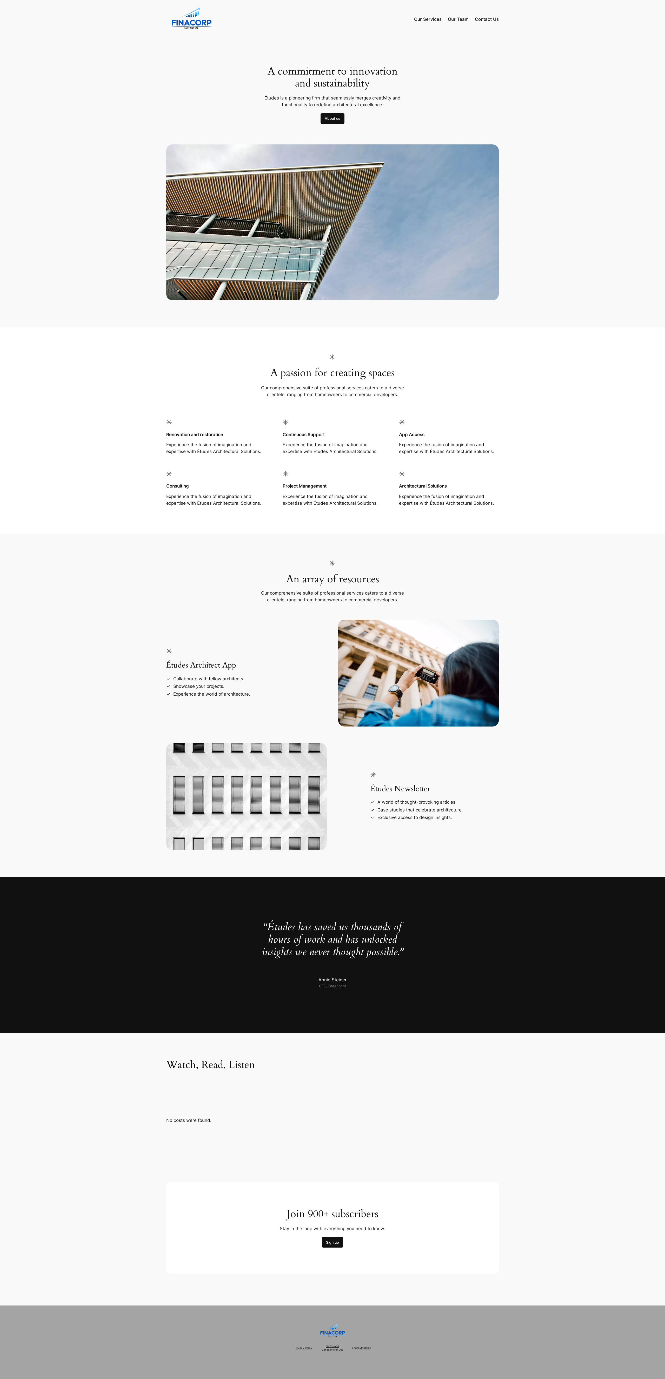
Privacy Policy (303, 1348)
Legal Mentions (361, 1348)
